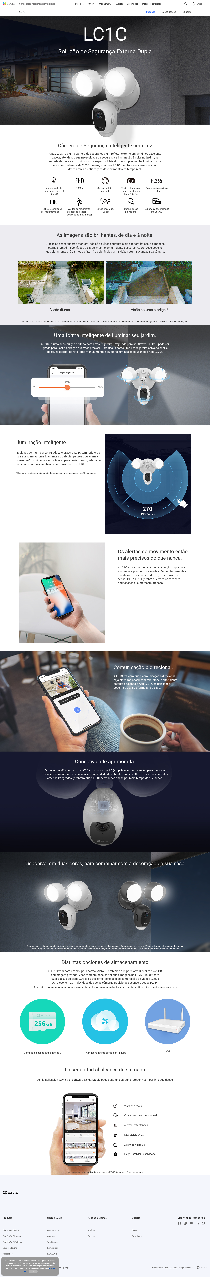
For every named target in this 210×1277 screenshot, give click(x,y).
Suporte (119, 4)
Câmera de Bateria (11, 1230)
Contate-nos (132, 4)
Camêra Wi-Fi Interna (12, 1236)
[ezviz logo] (9, 3)
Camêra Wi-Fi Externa (12, 1242)
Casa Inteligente (10, 1248)
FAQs (134, 1230)
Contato (51, 1236)
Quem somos (53, 1230)
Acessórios (8, 1254)
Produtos (79, 4)
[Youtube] (192, 1223)
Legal (67, 1267)
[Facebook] (180, 1223)
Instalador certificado (151, 4)
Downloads (137, 1236)
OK (33, 1271)
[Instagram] (186, 1223)
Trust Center (52, 1242)
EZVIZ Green (52, 1248)
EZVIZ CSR (52, 1254)
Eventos (91, 1236)
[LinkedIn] (198, 1223)
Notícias (91, 1230)
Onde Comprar (104, 4)
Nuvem (91, 4)
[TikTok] (204, 1223)
